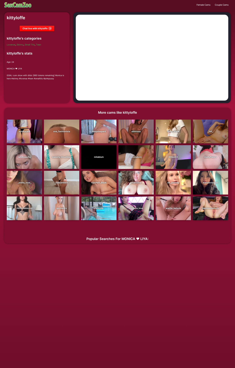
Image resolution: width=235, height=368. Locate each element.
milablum (99, 157)
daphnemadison (210, 208)
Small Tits (30, 44)
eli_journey (173, 182)
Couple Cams (222, 5)
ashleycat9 (24, 131)
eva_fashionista (61, 131)
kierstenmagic (210, 182)
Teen (38, 44)
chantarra (136, 182)
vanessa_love (136, 208)
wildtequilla (24, 157)
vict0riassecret (24, 208)
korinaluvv (136, 157)
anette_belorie (173, 208)
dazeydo (98, 208)
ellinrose (136, 131)
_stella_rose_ (24, 182)
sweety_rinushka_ (61, 157)
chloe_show (173, 131)
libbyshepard (99, 131)
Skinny (20, 44)
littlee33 (173, 157)
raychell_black (98, 182)
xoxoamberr (61, 182)
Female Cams (203, 5)
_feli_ (210, 131)
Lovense (11, 44)
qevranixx (61, 208)
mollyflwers (210, 157)
